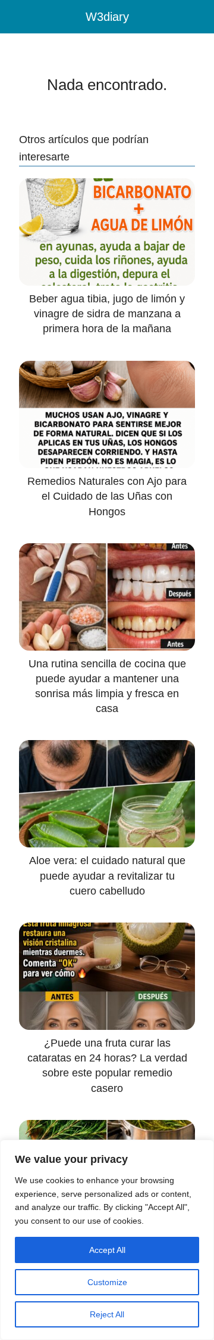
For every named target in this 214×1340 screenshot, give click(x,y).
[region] (107, 1240)
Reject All (107, 1314)
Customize (107, 1282)
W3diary (107, 16)
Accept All (107, 1250)
